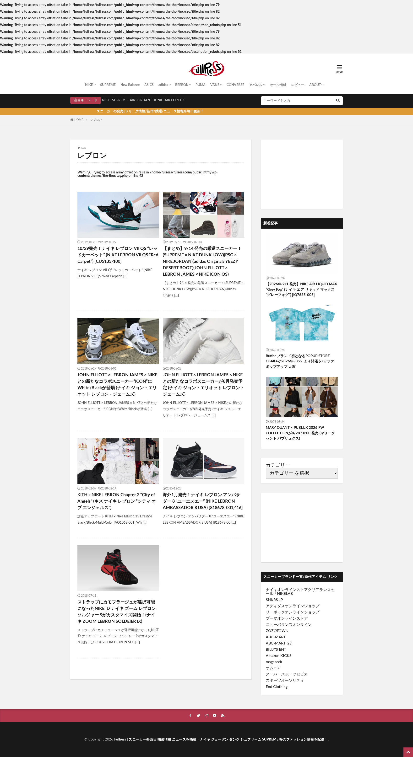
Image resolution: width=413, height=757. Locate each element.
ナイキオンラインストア (287, 590)
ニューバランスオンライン (289, 625)
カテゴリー (278, 465)
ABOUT (315, 85)
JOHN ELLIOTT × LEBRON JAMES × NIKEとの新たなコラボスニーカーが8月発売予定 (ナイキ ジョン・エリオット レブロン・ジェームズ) (203, 385)
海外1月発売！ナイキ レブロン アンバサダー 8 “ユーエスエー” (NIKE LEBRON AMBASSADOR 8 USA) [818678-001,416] (203, 501)
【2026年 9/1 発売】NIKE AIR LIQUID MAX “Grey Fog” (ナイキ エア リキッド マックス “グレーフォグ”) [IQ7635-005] (301, 289)
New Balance (130, 85)
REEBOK (181, 85)
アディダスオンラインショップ (292, 606)
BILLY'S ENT (276, 649)
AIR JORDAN (140, 100)
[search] (338, 100)
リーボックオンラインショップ (292, 612)
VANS (214, 85)
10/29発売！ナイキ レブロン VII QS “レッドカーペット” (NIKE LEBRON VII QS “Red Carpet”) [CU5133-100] (117, 255)
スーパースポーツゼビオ (287, 674)
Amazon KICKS (279, 656)
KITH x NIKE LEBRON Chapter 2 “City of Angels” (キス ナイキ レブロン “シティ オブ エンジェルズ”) (116, 501)
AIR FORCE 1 (175, 100)
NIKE (89, 85)
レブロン (96, 119)
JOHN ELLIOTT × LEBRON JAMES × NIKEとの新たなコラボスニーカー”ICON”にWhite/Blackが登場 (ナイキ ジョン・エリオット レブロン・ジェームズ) (117, 385)
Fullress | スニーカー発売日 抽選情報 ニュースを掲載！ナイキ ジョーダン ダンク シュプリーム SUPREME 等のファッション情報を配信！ (221, 739)
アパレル (255, 85)
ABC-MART (276, 637)
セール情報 (278, 85)
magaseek (274, 662)
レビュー (297, 85)
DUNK (157, 100)
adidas (163, 85)
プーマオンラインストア (287, 618)
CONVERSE (235, 85)
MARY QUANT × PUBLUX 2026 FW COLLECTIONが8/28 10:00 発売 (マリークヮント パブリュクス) (300, 433)
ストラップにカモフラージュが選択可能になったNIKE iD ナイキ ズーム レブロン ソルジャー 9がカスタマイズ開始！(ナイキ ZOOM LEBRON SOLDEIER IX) (116, 612)
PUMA (201, 85)
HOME (78, 119)
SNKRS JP (274, 600)
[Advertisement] (302, 174)
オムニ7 (272, 668)
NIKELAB (285, 594)
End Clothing (277, 687)
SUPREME (108, 85)
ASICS (149, 85)
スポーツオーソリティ (285, 680)
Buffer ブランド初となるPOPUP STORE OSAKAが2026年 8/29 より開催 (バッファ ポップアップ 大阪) (300, 361)
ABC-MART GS (279, 643)
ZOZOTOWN (277, 631)
